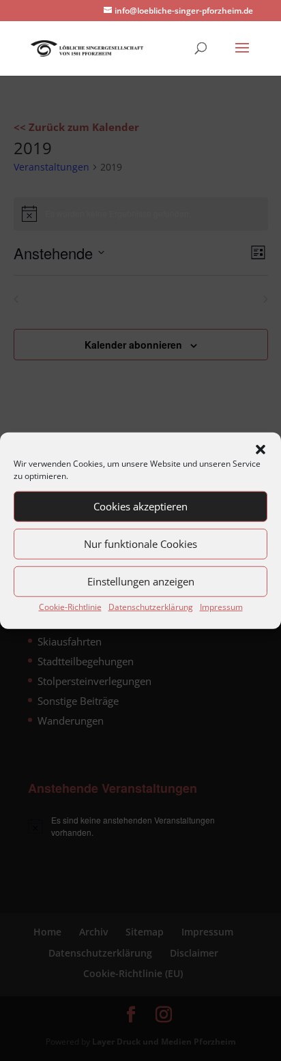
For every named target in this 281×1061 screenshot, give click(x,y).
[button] (260, 449)
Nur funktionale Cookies (140, 544)
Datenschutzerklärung (150, 606)
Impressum (221, 606)
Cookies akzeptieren (140, 506)
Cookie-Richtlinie (70, 606)
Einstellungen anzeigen (140, 581)
